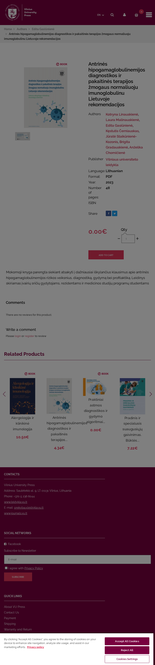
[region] (76, 649)
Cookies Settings (127, 659)
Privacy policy (35, 647)
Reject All (127, 650)
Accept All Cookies (127, 641)
